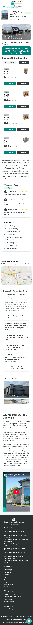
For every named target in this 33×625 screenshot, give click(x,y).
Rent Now (10, 83)
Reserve (23, 83)
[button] (14, 1)
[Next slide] (28, 32)
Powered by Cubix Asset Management (16, 619)
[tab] (9, 38)
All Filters (25, 62)
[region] (16, 32)
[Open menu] (28, 4)
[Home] (12, 4)
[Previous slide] (5, 32)
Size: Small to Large (9, 62)
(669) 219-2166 (18, 19)
